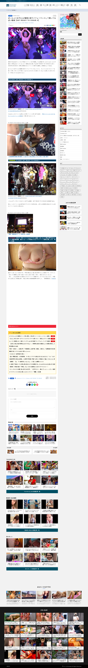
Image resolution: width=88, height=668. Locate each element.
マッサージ (69, 183)
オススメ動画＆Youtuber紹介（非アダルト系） (70, 135)
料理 (76, 188)
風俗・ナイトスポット (64, 159)
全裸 (73, 185)
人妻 (69, 185)
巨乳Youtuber (69, 188)
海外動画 (10, 15)
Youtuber (63, 174)
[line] (52, 25)
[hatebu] (50, 25)
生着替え (72, 190)
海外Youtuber (63, 148)
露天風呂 (74, 194)
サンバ (62, 179)
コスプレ (76, 177)
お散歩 (69, 174)
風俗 (62, 196)
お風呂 (75, 174)
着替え (78, 190)
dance (72, 168)
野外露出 (63, 194)
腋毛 (68, 192)
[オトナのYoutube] (11, 5)
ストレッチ (69, 179)
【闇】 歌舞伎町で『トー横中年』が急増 (19, 234)
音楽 (61, 157)
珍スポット (62, 152)
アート (70, 177)
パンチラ (76, 181)
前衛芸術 (79, 185)
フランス (15, 22)
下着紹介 (63, 185)
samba (67, 172)
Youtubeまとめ (63, 133)
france (20, 22)
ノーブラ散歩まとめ (64, 142)
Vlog (72, 172)
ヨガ (75, 183)
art (67, 168)
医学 (62, 188)
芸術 (77, 192)
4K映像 (63, 168)
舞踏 (72, 192)
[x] (49, 25)
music (79, 170)
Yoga (77, 172)
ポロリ (62, 183)
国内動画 (62, 146)
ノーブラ (70, 181)
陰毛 (69, 194)
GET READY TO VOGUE (28, 22)
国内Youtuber (63, 144)
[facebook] (47, 25)
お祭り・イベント (64, 137)
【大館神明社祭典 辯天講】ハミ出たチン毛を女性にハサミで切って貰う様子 (28, 156)
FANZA (53, 278)
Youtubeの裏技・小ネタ (65, 131)
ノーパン (63, 181)
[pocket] (53, 25)
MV (62, 172)
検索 (61, 31)
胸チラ (62, 192)
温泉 (62, 190)
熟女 (67, 190)
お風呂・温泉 (63, 139)
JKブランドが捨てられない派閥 (68, 170)
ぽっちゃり (63, 177)
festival (10, 22)
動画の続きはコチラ (13, 326)
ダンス (75, 179)
